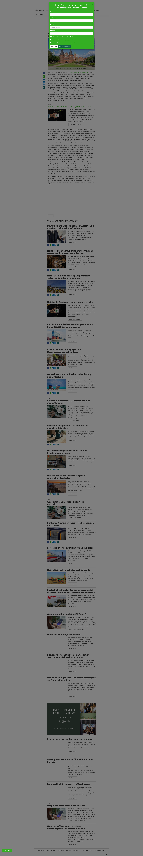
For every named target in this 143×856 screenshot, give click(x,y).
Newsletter (8, 851)
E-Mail (52, 24)
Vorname (52, 12)
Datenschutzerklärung (65, 43)
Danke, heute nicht (64, 46)
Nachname (53, 18)
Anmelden (54, 46)
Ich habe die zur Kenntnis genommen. (69, 43)
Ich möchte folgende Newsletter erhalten (62, 37)
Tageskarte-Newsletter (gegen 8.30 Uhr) (63, 40)
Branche (52, 30)
